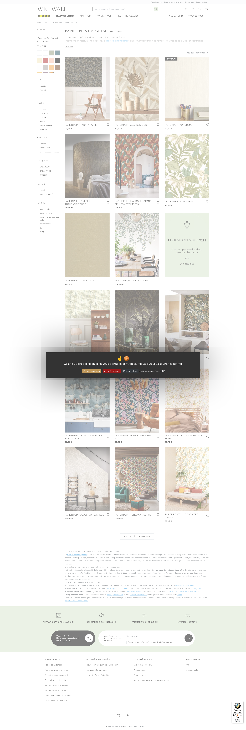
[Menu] (241, 702)
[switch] (237, 720)
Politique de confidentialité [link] (152, 371)
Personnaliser (130, 371)
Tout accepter (92, 371)
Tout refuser (112, 371)
